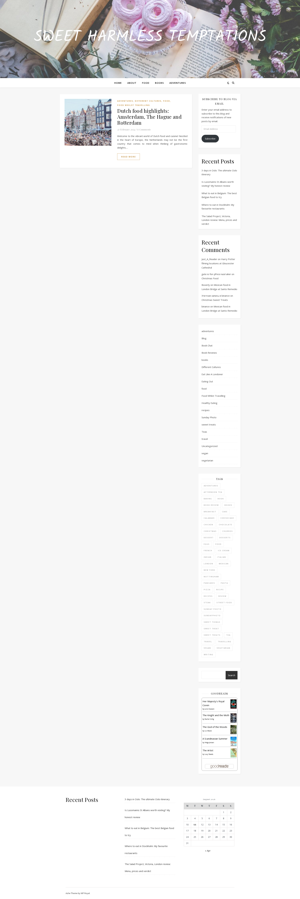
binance (206, 306)
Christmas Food (210, 278)
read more (128, 156)
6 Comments (143, 129)
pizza (207, 589)
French (208, 550)
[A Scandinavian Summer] (233, 741)
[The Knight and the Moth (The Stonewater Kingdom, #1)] (233, 718)
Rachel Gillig (209, 719)
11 (194, 824)
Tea (228, 635)
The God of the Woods (214, 726)
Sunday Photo (209, 417)
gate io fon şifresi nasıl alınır (216, 274)
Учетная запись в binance (216, 295)
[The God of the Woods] (233, 729)
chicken (208, 524)
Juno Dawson (209, 709)
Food (145, 82)
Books (159, 82)
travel (205, 438)
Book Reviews (209, 352)
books (205, 359)
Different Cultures (148, 101)
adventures (125, 101)
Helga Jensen (209, 742)
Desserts (225, 537)
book (221, 498)
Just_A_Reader (209, 259)
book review (211, 505)
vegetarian (207, 460)
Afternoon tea (213, 492)
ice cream (224, 550)
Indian (207, 557)
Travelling (224, 641)
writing (208, 654)
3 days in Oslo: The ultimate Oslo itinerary (147, 799)
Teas (204, 431)
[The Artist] (233, 753)
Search (231, 675)
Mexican (224, 563)
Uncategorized (210, 446)
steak (207, 602)
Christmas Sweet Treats (215, 299)
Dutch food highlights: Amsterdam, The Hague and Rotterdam (149, 116)
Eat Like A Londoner (212, 374)
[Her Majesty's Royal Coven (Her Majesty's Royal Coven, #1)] (233, 704)
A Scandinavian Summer (215, 738)
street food (224, 602)
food (166, 101)
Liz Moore (208, 731)
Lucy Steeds (209, 754)
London (208, 563)
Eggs (207, 544)
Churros (227, 531)
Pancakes (209, 583)
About (131, 82)
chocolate (225, 524)
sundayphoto (212, 615)
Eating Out (207, 381)
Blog (204, 338)
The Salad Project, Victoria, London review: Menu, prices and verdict (219, 220)
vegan (205, 453)
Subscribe (210, 138)
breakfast (210, 511)
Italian (221, 557)
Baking (208, 498)
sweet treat (211, 628)
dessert (209, 537)
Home (118, 82)
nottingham (211, 576)
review (222, 596)
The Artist (207, 750)
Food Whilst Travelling (133, 105)
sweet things (212, 622)
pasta (224, 583)
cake (225, 511)
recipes (206, 410)
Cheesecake (227, 518)
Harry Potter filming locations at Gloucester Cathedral (218, 263)
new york (209, 570)
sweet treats (209, 424)
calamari (209, 518)
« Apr (208, 850)
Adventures (177, 82)
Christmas (210, 531)
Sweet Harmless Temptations (150, 37)
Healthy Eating (209, 403)
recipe (220, 589)
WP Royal (85, 893)
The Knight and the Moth (215, 715)
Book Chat (207, 345)
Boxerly (206, 284)
